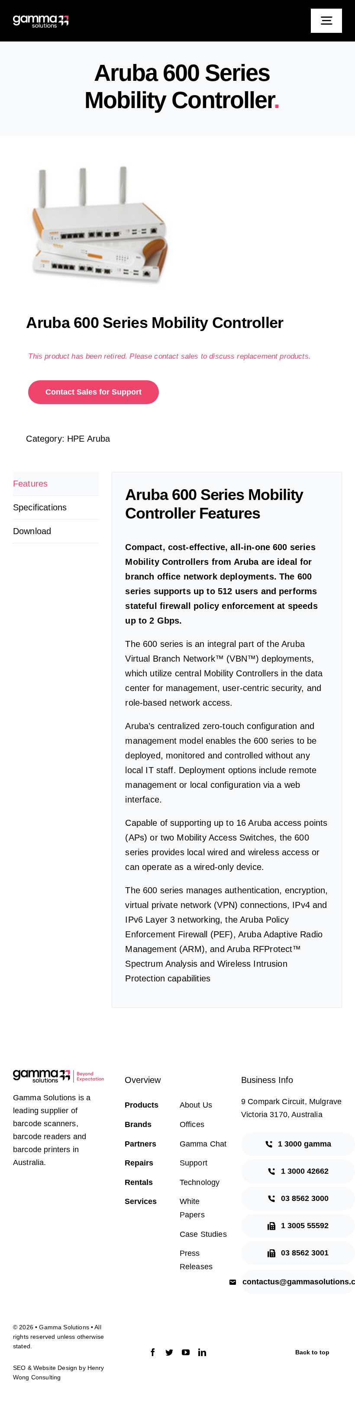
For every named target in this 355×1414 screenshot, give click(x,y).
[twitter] (169, 1352)
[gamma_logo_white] (40, 20)
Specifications (40, 507)
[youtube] (186, 1352)
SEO (19, 1367)
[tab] (56, 484)
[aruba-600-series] (177, 226)
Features (30, 483)
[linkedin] (202, 1352)
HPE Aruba (88, 438)
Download (32, 531)
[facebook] (153, 1352)
